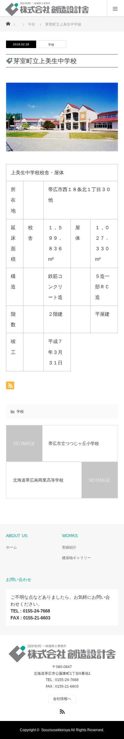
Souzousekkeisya (55, 730)
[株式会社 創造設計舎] (53, 11)
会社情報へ (62, 699)
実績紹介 (69, 547)
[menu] (115, 8)
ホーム (11, 547)
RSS (61, 710)
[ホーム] (8, 22)
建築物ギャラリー (76, 558)
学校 (51, 44)
